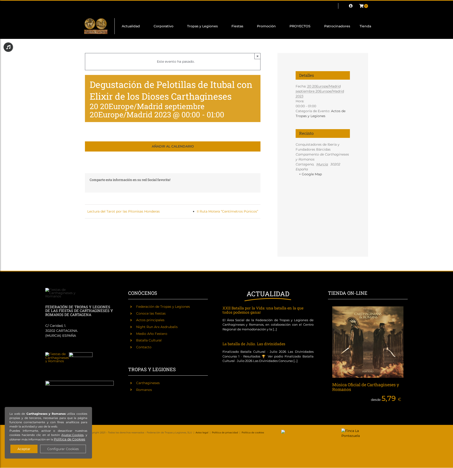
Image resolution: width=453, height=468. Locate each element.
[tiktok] (116, 6)
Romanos (144, 390)
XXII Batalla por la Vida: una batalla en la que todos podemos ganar (262, 310)
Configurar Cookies (63, 449)
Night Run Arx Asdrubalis (157, 327)
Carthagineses (148, 383)
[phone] (139, 6)
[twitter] (93, 6)
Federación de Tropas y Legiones (163, 306)
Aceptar (23, 449)
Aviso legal (202, 432)
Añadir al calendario (173, 146)
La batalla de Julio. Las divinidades (253, 343)
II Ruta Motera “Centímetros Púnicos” (227, 211)
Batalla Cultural (149, 340)
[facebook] (86, 6)
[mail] (131, 6)
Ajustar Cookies (72, 435)
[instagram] (101, 6)
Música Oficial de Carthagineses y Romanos (365, 387)
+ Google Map (310, 174)
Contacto (143, 347)
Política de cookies (253, 432)
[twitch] (109, 6)
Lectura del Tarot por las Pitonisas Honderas (123, 211)
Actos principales (150, 320)
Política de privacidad (225, 432)
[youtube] (124, 6)
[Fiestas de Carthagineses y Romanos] (57, 354)
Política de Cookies (69, 439)
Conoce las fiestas (151, 313)
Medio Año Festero (151, 334)
